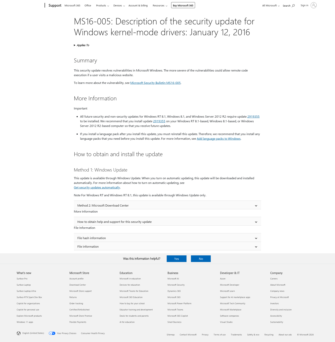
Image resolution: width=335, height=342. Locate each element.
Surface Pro (22, 278)
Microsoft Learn (227, 290)
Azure (222, 278)
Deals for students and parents (134, 315)
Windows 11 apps (25, 321)
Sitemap (170, 334)
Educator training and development (136, 309)
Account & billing (138, 5)
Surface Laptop (24, 284)
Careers (274, 278)
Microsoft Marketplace (230, 309)
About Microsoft (277, 284)
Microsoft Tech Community (232, 303)
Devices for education (130, 284)
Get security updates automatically (97, 187)
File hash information (91, 238)
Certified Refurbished (79, 309)
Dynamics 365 (174, 290)
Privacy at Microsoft (279, 297)
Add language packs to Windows (219, 138)
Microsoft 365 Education (131, 297)
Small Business (174, 321)
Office (88, 5)
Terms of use (220, 334)
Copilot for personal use (28, 309)
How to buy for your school (132, 303)
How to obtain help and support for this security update (114, 222)
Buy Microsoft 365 (183, 5)
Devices (117, 5)
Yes (176, 259)
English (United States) (33, 333)
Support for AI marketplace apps (235, 297)
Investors (274, 303)
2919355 (253, 116)
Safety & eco (253, 334)
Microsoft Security (176, 284)
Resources (158, 5)
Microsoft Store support (80, 290)
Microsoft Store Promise (80, 315)
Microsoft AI (173, 278)
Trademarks (236, 334)
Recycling (268, 334)
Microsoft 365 (72, 5)
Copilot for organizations (28, 303)
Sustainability (276, 321)
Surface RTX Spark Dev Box (29, 297)
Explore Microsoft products (29, 315)
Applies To (83, 45)
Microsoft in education (130, 278)
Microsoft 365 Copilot (178, 315)
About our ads (285, 334)
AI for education (127, 321)
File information (88, 246)
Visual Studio (226, 321)
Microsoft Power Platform (179, 303)
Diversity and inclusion (281, 309)
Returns (73, 297)
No (201, 259)
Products (101, 5)
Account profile (76, 278)
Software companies (229, 315)
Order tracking (76, 303)
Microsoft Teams (175, 309)
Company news (277, 290)
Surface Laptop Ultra (26, 290)
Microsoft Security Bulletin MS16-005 (155, 83)
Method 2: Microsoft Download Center (103, 205)
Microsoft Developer (229, 284)
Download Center (77, 284)
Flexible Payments (77, 321)
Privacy (205, 334)
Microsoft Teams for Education (134, 290)
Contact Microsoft (188, 334)
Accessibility (276, 315)
